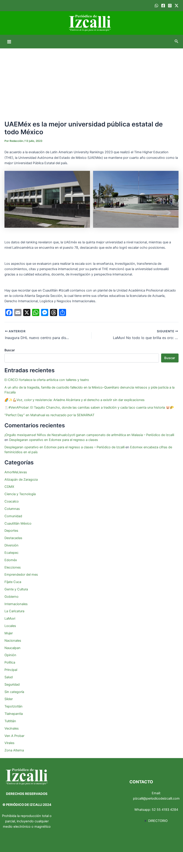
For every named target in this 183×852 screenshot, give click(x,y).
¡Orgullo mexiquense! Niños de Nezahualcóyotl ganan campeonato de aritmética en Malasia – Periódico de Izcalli (89, 435)
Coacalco (11, 501)
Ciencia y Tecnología (20, 494)
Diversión (11, 545)
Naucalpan (12, 648)
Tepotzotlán (13, 706)
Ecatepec (11, 553)
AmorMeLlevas (15, 472)
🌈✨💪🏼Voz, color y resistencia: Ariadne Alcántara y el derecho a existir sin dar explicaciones (75, 400)
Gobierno (11, 597)
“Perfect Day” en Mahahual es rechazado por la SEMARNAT (49, 415)
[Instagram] (170, 6)
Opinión (10, 655)
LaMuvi (9, 618)
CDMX (9, 487)
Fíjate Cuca (12, 582)
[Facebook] (163, 6)
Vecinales (11, 728)
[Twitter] (177, 6)
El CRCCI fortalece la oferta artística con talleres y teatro (46, 380)
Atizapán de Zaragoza (21, 480)
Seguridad (12, 684)
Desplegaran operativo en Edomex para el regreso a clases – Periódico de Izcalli (64, 447)
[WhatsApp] (156, 6)
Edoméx (10, 560)
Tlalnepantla (13, 714)
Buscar (9, 350)
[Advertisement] (91, 82)
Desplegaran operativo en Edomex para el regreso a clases (53, 440)
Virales (9, 743)
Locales (10, 626)
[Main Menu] (9, 41)
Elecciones (12, 567)
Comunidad (13, 516)
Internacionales (16, 604)
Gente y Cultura (16, 589)
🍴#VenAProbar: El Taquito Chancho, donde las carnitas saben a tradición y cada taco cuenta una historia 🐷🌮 (89, 407)
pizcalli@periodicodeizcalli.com (156, 798)
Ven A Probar (14, 736)
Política (9, 662)
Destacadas (13, 538)
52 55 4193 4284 (165, 810)
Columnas (12, 509)
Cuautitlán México (17, 523)
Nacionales (12, 641)
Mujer (8, 633)
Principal (10, 670)
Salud (8, 677)
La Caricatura (14, 611)
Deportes (11, 531)
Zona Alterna (14, 750)
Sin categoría (14, 692)
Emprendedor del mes (21, 575)
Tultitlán (10, 721)
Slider (8, 699)
